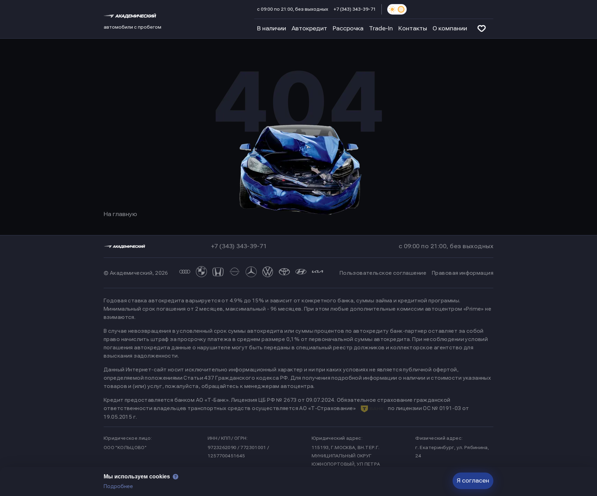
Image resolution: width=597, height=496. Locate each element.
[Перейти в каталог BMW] (201, 273)
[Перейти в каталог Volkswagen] (267, 273)
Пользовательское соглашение (383, 273)
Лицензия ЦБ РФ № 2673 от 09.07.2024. (283, 400)
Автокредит (309, 28)
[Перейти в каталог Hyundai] (300, 273)
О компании (450, 28)
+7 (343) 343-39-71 (355, 9)
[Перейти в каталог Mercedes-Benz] (251, 273)
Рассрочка (348, 28)
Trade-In (381, 28)
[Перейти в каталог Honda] (218, 273)
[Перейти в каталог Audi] (184, 273)
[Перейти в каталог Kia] (317, 273)
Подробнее (118, 486)
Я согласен (473, 480)
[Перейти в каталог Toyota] (284, 273)
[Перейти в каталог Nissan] (234, 273)
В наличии (271, 28)
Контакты (412, 28)
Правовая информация (462, 273)
